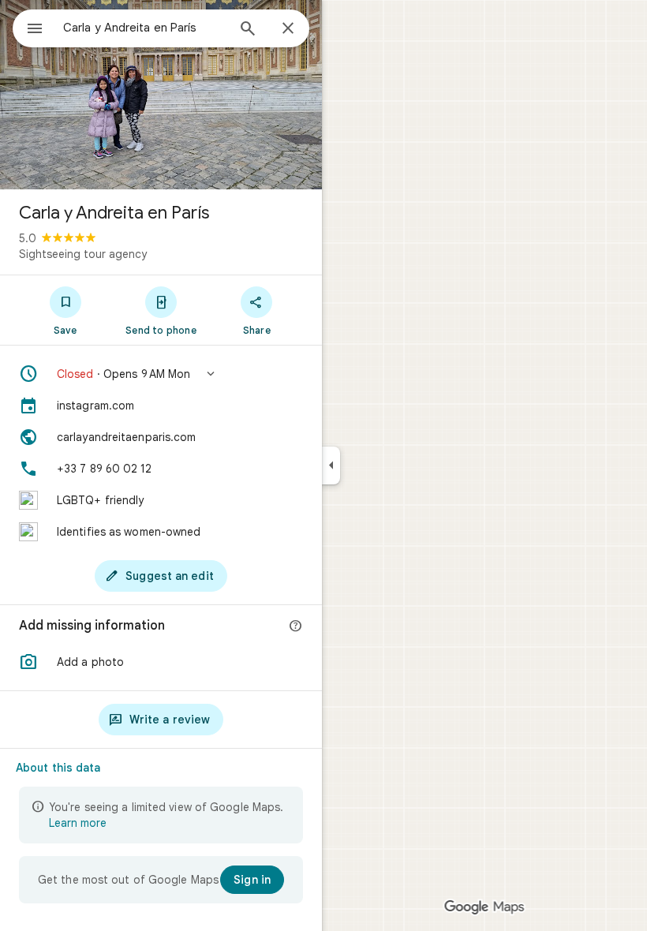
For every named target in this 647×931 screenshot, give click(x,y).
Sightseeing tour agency (83, 254)
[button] (161, 374)
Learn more (78, 823)
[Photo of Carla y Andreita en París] (161, 94)
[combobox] (144, 27)
